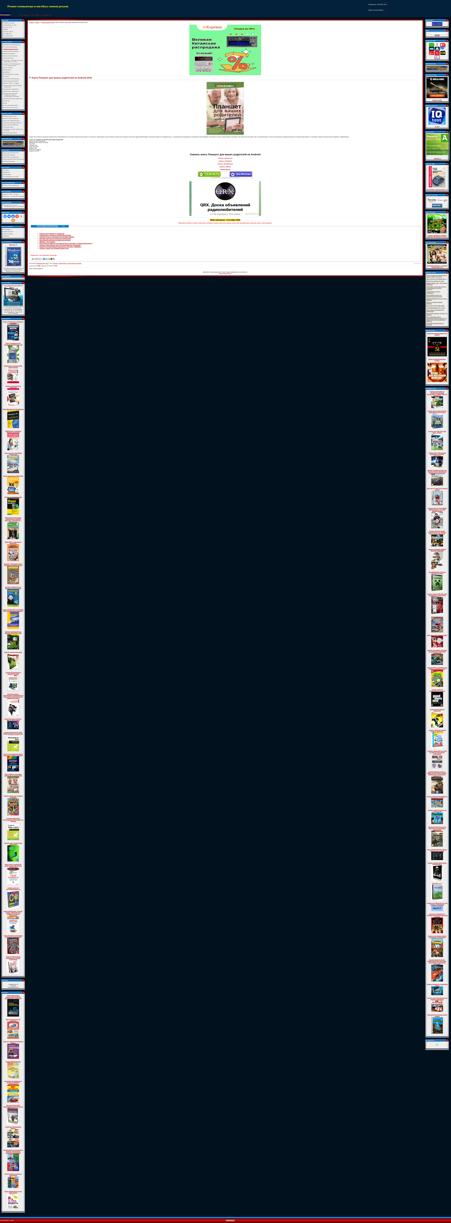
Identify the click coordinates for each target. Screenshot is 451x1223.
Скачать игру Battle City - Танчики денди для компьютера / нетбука (437, 915)
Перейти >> (437, 158)
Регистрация (42, 15)
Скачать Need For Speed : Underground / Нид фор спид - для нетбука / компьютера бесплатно (437, 962)
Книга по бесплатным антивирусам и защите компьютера (13, 958)
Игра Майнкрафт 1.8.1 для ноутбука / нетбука (437, 572)
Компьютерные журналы (11, 51)
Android (79, 263)
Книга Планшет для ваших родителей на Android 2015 (13, 775)
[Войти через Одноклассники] (13, 220)
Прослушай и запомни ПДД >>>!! (437, 189)
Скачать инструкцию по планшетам (13, 386)
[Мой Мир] (51, 258)
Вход (48, 15)
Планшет (55, 263)
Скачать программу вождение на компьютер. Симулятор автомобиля (437, 652)
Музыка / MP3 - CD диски (11, 83)
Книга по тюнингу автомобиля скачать (13, 1042)
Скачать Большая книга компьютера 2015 (13, 673)
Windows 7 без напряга (47, 242)
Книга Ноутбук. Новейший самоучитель (13, 453)
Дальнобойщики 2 (437, 617)
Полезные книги (9, 58)
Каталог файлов (31, 15)
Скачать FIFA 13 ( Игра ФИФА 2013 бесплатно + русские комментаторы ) (437, 510)
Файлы (37, 22)
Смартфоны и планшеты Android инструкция (13, 431)
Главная (22, 15)
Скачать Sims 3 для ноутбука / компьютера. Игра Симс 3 (437, 411)
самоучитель (63, 263)
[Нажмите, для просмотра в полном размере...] (225, 108)
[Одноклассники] (49, 258)
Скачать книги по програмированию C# (13, 888)
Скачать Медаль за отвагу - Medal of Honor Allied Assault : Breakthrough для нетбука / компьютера (437, 774)
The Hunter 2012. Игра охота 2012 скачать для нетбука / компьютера (437, 828)
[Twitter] (46, 258)
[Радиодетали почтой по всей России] (12, 143)
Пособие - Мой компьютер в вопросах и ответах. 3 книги (13, 564)
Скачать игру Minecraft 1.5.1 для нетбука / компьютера (437, 903)
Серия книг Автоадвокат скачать (13, 1127)
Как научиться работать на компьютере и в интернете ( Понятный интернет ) (66, 243)
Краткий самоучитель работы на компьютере (55, 238)
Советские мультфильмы (11, 78)
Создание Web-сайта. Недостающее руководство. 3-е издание (13, 820)
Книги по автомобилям (10, 56)
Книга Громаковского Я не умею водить (13, 1192)
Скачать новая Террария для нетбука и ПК (437, 811)
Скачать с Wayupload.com (225, 163)
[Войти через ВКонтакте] (9, 216)
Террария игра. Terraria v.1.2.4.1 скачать (437, 1015)
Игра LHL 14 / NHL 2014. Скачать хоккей (437, 489)
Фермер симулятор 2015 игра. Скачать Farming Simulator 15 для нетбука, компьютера (437, 472)
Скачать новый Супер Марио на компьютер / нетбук (437, 797)
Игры (5, 103)
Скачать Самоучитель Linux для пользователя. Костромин (60, 245)
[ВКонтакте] (44, 258)
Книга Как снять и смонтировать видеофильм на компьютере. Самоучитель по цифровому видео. (13, 696)
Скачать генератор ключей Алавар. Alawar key (437, 731)
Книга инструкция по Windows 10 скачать (13, 322)
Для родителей (71, 263)
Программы (7, 70)
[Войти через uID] (5, 216)
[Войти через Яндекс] (17, 216)
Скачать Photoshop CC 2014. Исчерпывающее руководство (13, 733)
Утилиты (6, 76)
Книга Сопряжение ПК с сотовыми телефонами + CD (13, 344)
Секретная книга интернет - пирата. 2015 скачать (13, 719)
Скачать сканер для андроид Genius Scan (54, 248)
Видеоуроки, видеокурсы (11, 91)
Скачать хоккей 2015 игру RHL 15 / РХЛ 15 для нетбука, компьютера (437, 752)
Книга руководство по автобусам (13, 1020)
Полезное (7, 101)
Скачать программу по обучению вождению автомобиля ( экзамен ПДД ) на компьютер (437, 393)
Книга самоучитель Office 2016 (13, 476)
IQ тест (437, 126)
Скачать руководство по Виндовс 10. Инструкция (13, 587)
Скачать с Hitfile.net (225, 166)
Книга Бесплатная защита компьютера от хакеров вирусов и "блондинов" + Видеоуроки (13, 520)
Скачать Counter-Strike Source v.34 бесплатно (437, 863)
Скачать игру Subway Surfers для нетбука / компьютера (437, 936)
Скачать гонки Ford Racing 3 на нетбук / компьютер (437, 998)
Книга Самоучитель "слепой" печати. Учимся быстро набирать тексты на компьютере (13, 913)
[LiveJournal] (54, 258)
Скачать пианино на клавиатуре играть (437, 985)
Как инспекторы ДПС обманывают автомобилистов (13, 1106)
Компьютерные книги (11, 49)
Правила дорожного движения (13, 98)
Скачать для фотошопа (11, 107)
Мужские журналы (9, 53)
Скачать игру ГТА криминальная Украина (437, 690)
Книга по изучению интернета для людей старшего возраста (13, 754)
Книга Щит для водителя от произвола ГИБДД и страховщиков (13, 1083)
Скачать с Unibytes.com (225, 158)
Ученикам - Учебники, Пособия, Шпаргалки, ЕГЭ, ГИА (13, 61)
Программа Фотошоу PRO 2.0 (13, 285)
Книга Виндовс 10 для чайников (13, 409)
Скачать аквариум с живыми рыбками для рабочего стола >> (437, 236)
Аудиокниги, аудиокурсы (11, 89)
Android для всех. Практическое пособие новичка (56, 237)
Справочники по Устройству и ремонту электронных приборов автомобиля (13, 1151)
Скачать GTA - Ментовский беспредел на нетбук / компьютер (437, 454)
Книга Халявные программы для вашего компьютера (13, 936)
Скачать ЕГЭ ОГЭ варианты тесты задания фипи (12, 64)
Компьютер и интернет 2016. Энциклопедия (13, 366)
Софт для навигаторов (10, 105)
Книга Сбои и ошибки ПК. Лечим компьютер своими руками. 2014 (13, 866)
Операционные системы (11, 74)
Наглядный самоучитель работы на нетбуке (54, 240)
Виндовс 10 (13, 244)
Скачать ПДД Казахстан (13, 1061)
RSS (385, 10)
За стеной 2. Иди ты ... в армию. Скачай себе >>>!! (437, 266)
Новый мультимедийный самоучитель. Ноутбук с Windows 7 (60, 247)
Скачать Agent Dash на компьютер (437, 710)
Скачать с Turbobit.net (225, 161)
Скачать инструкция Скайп (13, 497)
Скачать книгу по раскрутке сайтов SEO (13, 843)
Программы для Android (11, 81)
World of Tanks (437, 100)
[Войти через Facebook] (13, 216)
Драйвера (7, 72)
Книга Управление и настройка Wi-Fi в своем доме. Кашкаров (13, 610)
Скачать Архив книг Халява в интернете (13, 796)
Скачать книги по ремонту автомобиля (13, 1174)
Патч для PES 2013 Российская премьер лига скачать (437, 850)
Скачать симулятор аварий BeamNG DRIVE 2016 (437, 550)
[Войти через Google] (21, 216)
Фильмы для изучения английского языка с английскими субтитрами (11, 95)
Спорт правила (8, 67)
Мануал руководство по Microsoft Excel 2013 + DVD (13, 632)
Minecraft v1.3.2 (437, 883)
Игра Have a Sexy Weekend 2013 (437, 635)
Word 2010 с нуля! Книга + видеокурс (13, 542)
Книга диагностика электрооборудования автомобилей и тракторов (13, 997)
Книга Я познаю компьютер (13, 652)
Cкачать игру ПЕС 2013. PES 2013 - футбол (437, 432)
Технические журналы (10, 47)
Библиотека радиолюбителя (12, 44)
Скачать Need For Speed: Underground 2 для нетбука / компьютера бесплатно (437, 532)
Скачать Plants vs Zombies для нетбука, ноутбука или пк (437, 668)
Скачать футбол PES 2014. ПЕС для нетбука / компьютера (437, 594)
